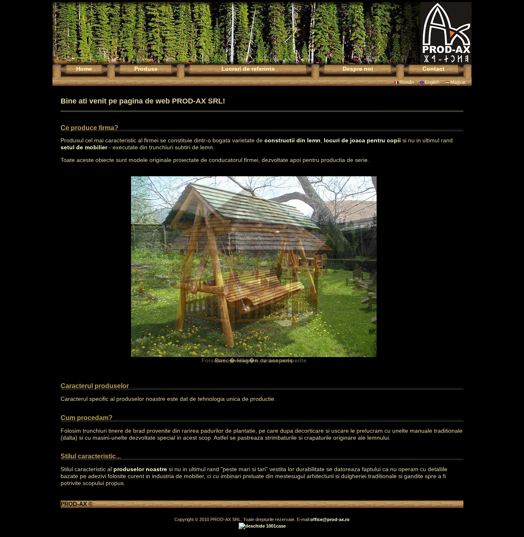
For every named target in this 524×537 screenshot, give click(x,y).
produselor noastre (140, 469)
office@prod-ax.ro (330, 519)
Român (406, 82)
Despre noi (358, 68)
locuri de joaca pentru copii (362, 140)
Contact (433, 68)
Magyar (457, 82)
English (431, 82)
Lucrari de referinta (248, 68)
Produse (146, 68)
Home (84, 68)
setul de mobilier (84, 147)
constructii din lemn (292, 140)
